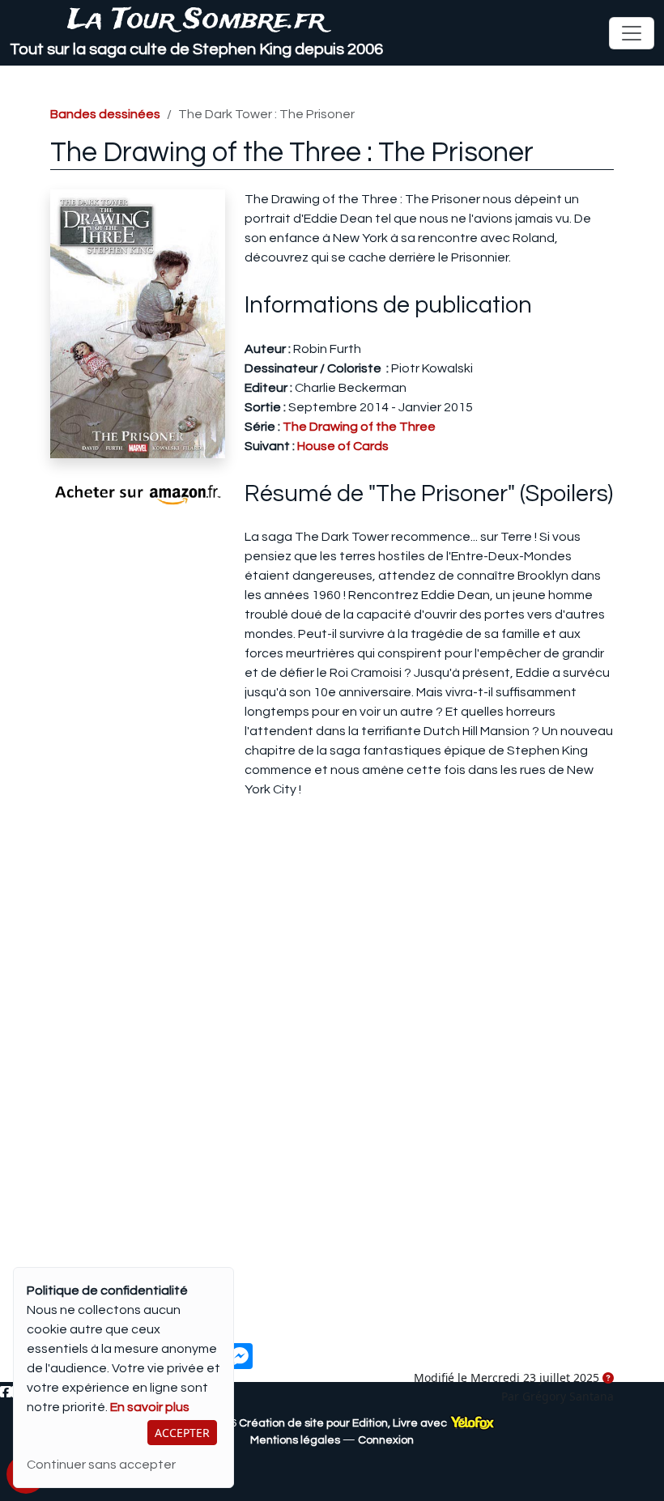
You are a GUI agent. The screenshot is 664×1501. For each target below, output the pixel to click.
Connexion (386, 1440)
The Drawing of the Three (359, 426)
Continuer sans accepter (101, 1464)
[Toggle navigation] (631, 33)
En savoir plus (149, 1407)
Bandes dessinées (105, 114)
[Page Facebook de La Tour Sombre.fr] (5, 1392)
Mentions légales (295, 1440)
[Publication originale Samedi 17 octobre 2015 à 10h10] (608, 1378)
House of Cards (343, 446)
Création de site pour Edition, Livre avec (344, 1423)
